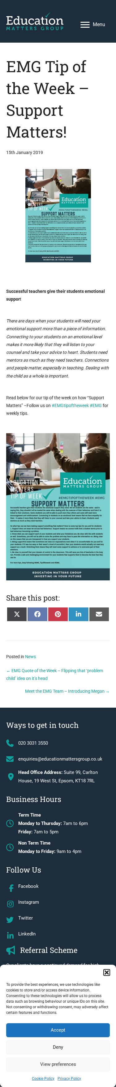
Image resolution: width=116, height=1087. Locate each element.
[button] (107, 972)
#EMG (96, 405)
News (30, 656)
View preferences (58, 1064)
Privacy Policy (69, 1078)
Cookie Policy (43, 1078)
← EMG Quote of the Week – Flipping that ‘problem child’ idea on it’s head (54, 674)
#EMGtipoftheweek (70, 405)
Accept (58, 1030)
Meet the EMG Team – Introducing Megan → (67, 691)
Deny (58, 1047)
